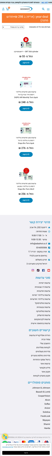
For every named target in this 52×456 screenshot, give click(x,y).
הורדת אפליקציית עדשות (39, 335)
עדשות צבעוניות (43, 307)
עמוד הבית (46, 339)
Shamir (47, 424)
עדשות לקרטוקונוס (42, 319)
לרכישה (26, 62)
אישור (26, 453)
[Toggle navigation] (49, 9)
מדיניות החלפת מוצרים (40, 355)
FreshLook (45, 416)
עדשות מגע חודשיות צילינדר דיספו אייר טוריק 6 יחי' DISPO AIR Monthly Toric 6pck (26, 95)
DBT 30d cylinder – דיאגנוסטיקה (26, 51)
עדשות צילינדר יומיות (41, 295)
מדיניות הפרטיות (7, 447)
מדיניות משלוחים (43, 351)
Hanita (47, 428)
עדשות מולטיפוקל (42, 303)
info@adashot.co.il (38, 243)
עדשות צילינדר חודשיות (40, 299)
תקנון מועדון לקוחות (41, 375)
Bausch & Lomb (43, 391)
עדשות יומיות (44, 283)
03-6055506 (41, 247)
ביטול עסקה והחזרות (41, 359)
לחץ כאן (47, 2)
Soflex (47, 403)
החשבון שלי (45, 343)
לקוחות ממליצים (43, 347)
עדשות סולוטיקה (43, 311)
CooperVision (44, 395)
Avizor (47, 408)
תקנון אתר (46, 371)
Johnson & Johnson (41, 387)
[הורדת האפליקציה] (5, 437)
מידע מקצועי (45, 367)
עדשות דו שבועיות (42, 287)
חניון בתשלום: (37, 261)
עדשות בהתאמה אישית (40, 323)
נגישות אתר (45, 363)
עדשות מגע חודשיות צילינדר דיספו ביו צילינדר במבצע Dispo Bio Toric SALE (26, 186)
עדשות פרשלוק (43, 315)
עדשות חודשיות (43, 291)
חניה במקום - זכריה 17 (37, 253)
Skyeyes (46, 420)
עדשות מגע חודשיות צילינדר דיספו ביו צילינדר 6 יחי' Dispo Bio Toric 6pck (26, 140)
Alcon (47, 399)
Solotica (46, 412)
